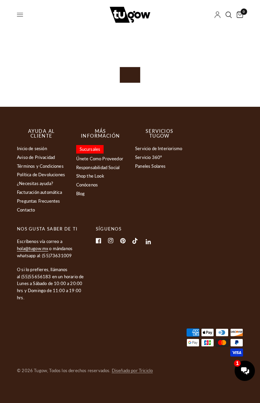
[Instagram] (110, 240)
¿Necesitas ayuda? (35, 183)
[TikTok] (135, 241)
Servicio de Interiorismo (158, 148)
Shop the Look (90, 176)
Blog (80, 193)
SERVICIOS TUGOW (160, 133)
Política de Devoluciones (41, 174)
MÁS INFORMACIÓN (100, 133)
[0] (238, 14)
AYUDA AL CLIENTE (41, 133)
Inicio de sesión (32, 148)
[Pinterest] (123, 241)
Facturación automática (39, 192)
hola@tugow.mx (32, 248)
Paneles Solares (150, 166)
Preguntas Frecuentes (38, 201)
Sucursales (90, 149)
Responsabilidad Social (98, 167)
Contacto (26, 210)
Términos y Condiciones (40, 166)
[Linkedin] (148, 242)
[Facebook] (98, 240)
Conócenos (87, 184)
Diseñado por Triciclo (132, 370)
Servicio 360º (148, 157)
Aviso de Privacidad (36, 157)
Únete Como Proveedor (99, 158)
